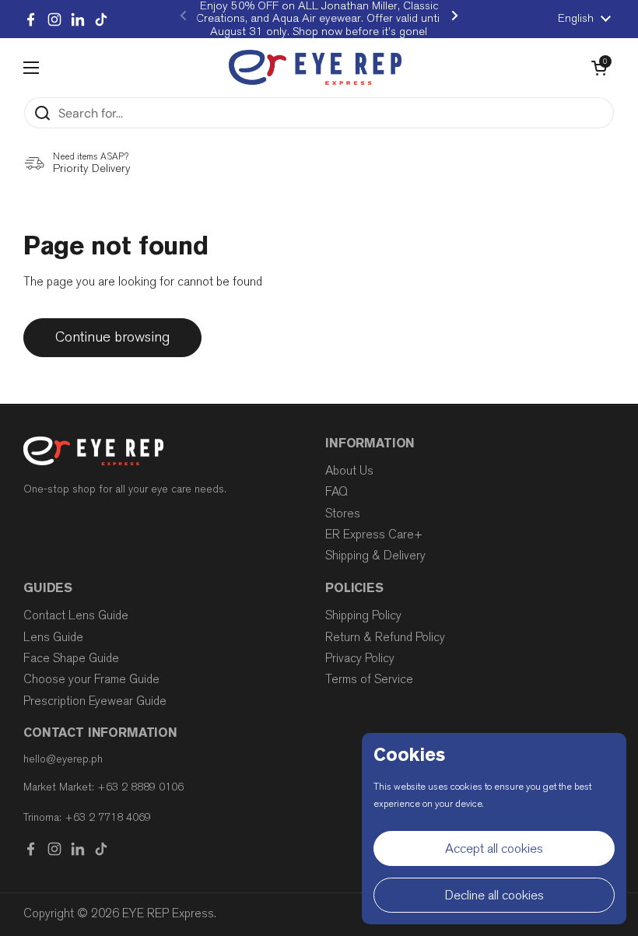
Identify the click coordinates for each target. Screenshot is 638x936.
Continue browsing (112, 336)
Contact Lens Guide (75, 615)
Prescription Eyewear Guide (95, 701)
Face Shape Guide (71, 658)
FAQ (336, 492)
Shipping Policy (363, 615)
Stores (342, 514)
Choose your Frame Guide (91, 679)
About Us (349, 471)
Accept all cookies (494, 848)
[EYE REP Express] (315, 67)
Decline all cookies (494, 895)
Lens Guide (53, 637)
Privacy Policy (359, 658)
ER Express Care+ (373, 535)
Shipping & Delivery (375, 556)
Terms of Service (369, 679)
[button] (599, 67)
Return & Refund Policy (385, 637)
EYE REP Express (168, 913)
